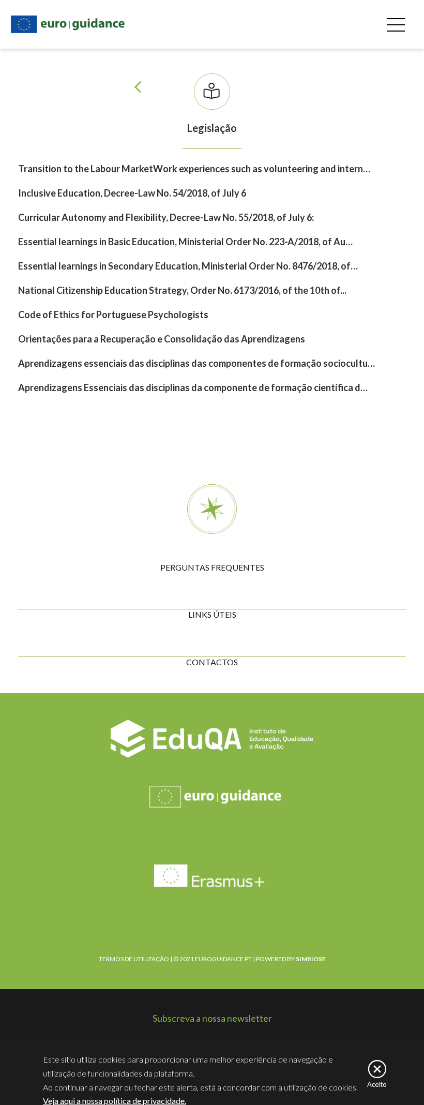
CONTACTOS (212, 662)
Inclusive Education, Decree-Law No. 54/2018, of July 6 (132, 193)
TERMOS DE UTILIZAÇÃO (134, 959)
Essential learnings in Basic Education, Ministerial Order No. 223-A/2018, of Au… (185, 241)
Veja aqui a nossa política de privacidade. (114, 1101)
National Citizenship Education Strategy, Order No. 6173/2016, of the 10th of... (182, 290)
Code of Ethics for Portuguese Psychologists (113, 314)
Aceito (377, 1084)
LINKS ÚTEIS (212, 614)
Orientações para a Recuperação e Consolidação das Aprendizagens (161, 339)
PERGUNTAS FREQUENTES (212, 567)
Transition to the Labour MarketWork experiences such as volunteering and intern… (194, 168)
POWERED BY (291, 959)
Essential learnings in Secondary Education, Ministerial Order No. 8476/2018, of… (188, 266)
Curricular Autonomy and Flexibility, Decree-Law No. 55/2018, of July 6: (166, 217)
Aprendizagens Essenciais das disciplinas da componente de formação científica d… (193, 387)
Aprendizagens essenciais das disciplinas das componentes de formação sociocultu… (196, 363)
